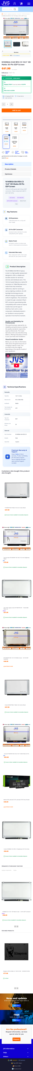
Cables (14, 870)
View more (16, 1005)
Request (16, 1039)
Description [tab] (9, 164)
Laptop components (6, 870)
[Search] (14, 9)
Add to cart (16, 110)
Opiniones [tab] (8, 174)
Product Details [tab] (10, 169)
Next (17, 926)
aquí (7, 158)
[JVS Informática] (5, 3)
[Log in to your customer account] (14, 4)
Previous (15, 926)
